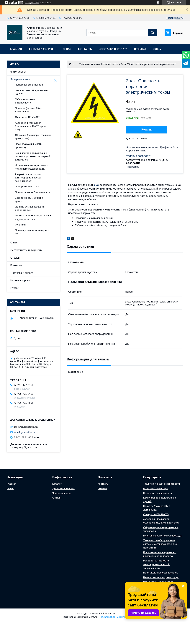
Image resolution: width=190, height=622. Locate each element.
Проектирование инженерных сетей (32, 232)
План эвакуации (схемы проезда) (28, 146)
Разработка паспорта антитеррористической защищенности (28, 177)
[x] (72, 239)
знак (96, 184)
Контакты (85, 49)
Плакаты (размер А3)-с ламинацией (28, 110)
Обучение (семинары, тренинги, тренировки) (33, 137)
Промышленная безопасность (32, 192)
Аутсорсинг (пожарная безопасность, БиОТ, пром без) (30, 126)
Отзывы (140, 49)
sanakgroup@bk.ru (24, 432)
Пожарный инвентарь (27, 186)
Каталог (57, 483)
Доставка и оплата (113, 49)
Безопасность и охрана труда (160, 577)
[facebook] (68, 239)
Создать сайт (32, 2)
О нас (67, 49)
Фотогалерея (18, 71)
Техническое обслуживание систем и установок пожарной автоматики (32, 156)
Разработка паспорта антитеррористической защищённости (156, 564)
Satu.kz (111, 613)
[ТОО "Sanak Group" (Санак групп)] (14, 39)
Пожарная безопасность (29, 84)
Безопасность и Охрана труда (29, 199)
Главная (16, 49)
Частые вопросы (20, 280)
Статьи (14, 288)
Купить (146, 129)
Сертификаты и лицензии (26, 250)
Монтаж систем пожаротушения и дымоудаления (33, 217)
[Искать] (152, 32)
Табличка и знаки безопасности (161, 483)
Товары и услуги (41, 49)
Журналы (20, 224)
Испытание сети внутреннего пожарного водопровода (31, 167)
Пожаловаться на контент (113, 617)
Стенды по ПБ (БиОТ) (27, 117)
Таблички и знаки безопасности (98, 64)
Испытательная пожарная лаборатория (30, 208)
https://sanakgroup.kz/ (26, 426)
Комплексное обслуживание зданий (31, 92)
